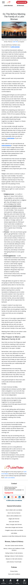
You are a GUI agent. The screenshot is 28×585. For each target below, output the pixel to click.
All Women (20, 5)
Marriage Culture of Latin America (14, 556)
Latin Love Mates (10, 478)
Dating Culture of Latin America (14, 553)
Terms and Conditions (14, 574)
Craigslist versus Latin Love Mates (14, 530)
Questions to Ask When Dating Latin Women (14, 536)
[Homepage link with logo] (14, 467)
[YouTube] (15, 497)
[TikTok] (23, 497)
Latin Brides (14, 533)
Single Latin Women (14, 519)
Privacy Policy (14, 571)
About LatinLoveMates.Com (14, 516)
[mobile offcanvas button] (3, 2)
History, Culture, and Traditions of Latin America (14, 549)
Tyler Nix (15, 42)
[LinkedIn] (19, 497)
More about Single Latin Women (14, 527)
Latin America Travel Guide (14, 562)
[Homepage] (8, 2)
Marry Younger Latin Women (14, 524)
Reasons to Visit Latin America (14, 559)
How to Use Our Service (14, 513)
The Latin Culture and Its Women (14, 545)
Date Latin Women (14, 521)
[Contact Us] (14, 490)
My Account (21, 2)
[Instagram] (12, 497)
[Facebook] (5, 497)
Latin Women (8, 5)
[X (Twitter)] (8, 497)
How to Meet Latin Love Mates (14, 510)
